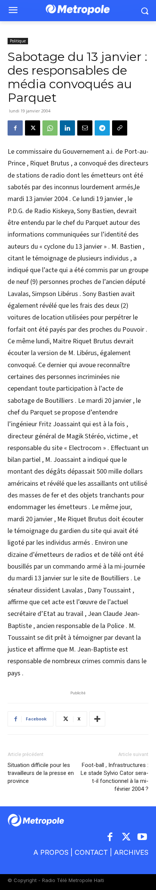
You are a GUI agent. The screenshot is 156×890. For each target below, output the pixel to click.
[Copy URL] (119, 128)
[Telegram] (102, 128)
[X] (32, 128)
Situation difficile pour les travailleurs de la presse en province (41, 773)
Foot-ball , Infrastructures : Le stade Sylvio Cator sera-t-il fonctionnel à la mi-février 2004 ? (114, 777)
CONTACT (91, 852)
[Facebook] (15, 128)
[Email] (84, 128)
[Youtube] (142, 837)
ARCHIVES (131, 852)
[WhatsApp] (50, 128)
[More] (97, 718)
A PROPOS (51, 852)
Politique (18, 41)
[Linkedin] (67, 128)
